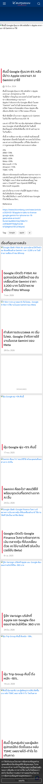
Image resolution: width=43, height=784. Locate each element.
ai (29, 232)
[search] (38, 3)
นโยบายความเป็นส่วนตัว (31, 767)
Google (12, 232)
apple (22, 232)
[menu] (4, 3)
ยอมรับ (21, 780)
